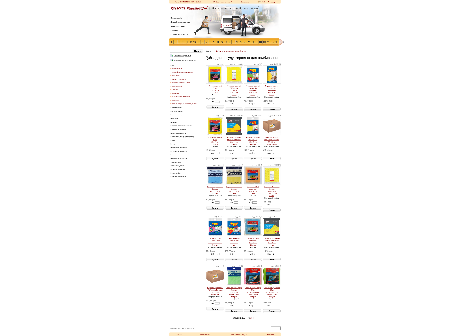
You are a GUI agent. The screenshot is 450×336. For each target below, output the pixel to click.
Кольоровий (176, 76)
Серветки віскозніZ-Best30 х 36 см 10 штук (215, 140)
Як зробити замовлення (180, 22)
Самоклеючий (177, 86)
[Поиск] (197, 51)
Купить (215, 107)
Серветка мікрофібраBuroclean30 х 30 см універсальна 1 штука (234, 292)
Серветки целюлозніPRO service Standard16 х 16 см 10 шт (272, 241)
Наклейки (175, 93)
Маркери (173, 122)
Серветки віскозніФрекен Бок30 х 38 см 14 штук (253, 140)
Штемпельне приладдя (179, 151)
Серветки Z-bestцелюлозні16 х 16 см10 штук (253, 241)
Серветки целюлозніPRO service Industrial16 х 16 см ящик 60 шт (215, 291)
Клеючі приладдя (177, 115)
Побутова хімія (176, 173)
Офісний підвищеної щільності (182, 72)
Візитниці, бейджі (176, 111)
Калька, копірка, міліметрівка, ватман (184, 104)
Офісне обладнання (177, 166)
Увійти (264, 2)
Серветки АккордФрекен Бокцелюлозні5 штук (234, 241)
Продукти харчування (178, 177)
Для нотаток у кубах (179, 79)
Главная (208, 51)
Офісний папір (177, 68)
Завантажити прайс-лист (182, 56)
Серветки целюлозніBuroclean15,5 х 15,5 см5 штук (234, 190)
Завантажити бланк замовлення (185, 60)
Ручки (173, 144)
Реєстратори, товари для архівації (182, 137)
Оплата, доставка (178, 26)
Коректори (174, 119)
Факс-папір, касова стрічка (181, 97)
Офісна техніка (176, 162)
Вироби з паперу (176, 108)
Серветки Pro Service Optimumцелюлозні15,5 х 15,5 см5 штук (271, 191)
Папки (173, 140)
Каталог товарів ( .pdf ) (180, 34)
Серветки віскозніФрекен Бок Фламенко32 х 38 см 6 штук (271, 90)
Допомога (245, 2)
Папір (172, 65)
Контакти (174, 30)
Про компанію (176, 18)
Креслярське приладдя (179, 148)
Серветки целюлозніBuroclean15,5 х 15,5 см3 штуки (215, 190)
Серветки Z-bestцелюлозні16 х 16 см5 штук (253, 190)
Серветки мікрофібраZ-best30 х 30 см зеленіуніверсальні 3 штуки (272, 292)
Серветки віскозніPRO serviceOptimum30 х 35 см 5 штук (234, 90)
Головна (174, 14)
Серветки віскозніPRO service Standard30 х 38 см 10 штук (234, 140)
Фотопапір (175, 100)
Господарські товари (178, 169)
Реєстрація (272, 2)
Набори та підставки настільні (181, 126)
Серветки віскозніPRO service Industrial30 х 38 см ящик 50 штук (271, 140)
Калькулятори (175, 155)
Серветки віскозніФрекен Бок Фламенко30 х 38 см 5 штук (253, 90)
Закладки (175, 90)
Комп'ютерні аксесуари (179, 159)
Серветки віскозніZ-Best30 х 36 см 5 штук (215, 89)
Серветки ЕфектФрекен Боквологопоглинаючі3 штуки (215, 241)
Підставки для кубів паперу (181, 83)
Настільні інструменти (178, 129)
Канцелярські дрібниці (178, 133)
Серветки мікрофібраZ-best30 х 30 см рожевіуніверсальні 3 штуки (253, 292)
